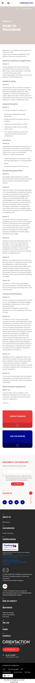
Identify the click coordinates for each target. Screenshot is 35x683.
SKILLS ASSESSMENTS (18, 555)
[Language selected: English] (9, 3)
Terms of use (18, 672)
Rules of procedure (9, 615)
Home (17, 8)
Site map (27, 672)
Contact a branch (17, 416)
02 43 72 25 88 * (11, 655)
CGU (4, 669)
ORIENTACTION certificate (11, 560)
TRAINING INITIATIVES (8, 555)
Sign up (19, 484)
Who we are (6, 522)
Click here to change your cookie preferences (14, 681)
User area (6, 617)
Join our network (17, 436)
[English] (9, 3)
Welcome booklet (8, 613)
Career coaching (8, 533)
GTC (22, 669)
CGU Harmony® (13, 669)
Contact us (11, 649)
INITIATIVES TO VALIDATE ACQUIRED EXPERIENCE (17, 556)
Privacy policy (7, 672)
